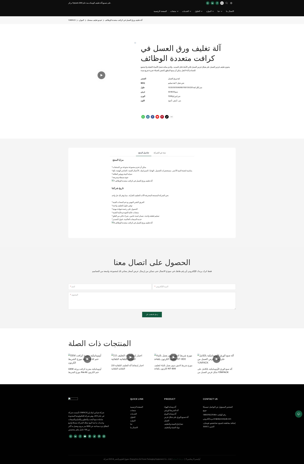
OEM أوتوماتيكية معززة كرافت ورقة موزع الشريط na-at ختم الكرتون (84, 371)
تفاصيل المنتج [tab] (143, 153)
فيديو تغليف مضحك (94, 20)
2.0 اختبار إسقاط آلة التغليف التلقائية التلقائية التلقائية (127, 367)
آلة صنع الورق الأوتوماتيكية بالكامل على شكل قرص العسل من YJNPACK (214, 371)
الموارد (81, 20)
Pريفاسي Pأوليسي (193, 459)
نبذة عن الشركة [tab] (160, 153)
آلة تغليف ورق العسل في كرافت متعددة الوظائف (123, 20)
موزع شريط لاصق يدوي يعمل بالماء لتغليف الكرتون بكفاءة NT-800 (173, 367)
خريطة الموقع (178, 459)
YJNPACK (72, 20)
